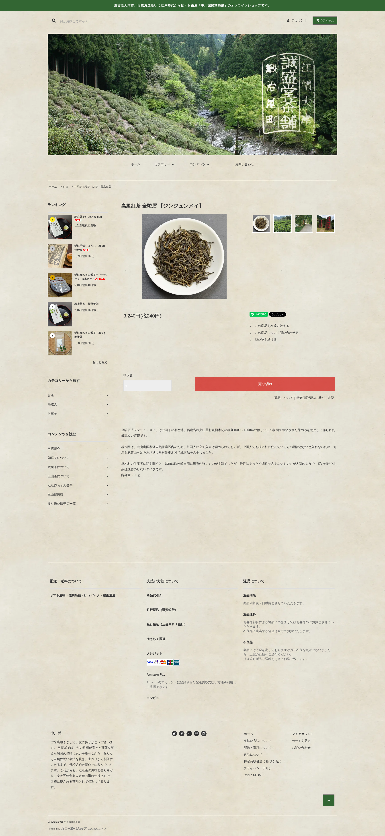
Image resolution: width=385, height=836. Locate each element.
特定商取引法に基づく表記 (315, 398)
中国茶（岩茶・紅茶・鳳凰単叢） (94, 186)
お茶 (65, 186)
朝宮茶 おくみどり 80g (88, 216)
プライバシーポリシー (259, 768)
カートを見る (301, 741)
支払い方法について (258, 741)
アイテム (327, 20)
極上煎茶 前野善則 (86, 303)
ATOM (257, 775)
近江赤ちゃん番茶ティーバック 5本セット (90, 276)
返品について (283, 398)
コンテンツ (197, 164)
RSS (247, 775)
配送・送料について (258, 747)
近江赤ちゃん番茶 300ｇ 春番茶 (91, 334)
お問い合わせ (244, 164)
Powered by (54, 829)
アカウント (299, 20)
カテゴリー (162, 164)
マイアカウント (303, 734)
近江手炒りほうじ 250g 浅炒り (90, 247)
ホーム (135, 164)
